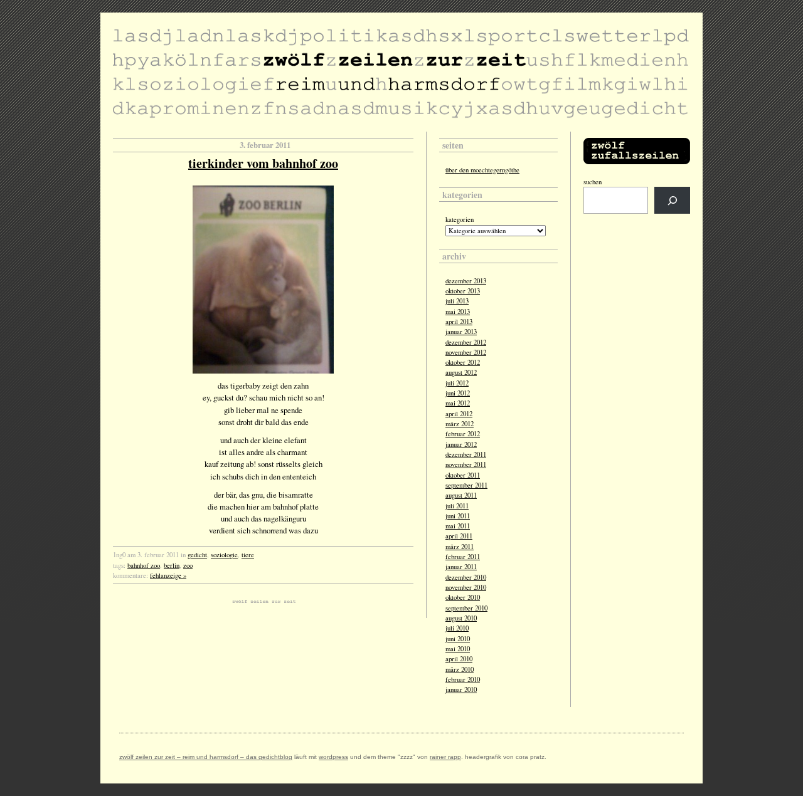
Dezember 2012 (465, 342)
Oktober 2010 (462, 597)
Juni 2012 (457, 393)
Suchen (592, 181)
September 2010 (466, 608)
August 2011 (461, 495)
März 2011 (459, 546)
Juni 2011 (457, 515)
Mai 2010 (457, 648)
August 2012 (461, 372)
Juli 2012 (457, 383)
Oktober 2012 (462, 362)
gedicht (197, 554)
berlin (171, 565)
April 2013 (458, 321)
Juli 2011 (457, 505)
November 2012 (465, 352)
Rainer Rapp (445, 756)
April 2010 (458, 658)
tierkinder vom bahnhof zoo (263, 163)
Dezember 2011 (465, 454)
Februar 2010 (462, 679)
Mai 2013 (457, 311)
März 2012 (459, 423)
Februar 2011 (462, 556)
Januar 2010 (461, 689)
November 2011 (465, 464)
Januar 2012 (461, 444)
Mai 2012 (457, 403)
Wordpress (333, 756)
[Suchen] (672, 200)
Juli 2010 (457, 628)
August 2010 (461, 618)
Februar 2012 (462, 433)
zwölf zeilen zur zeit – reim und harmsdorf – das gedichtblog (205, 756)
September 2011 (466, 485)
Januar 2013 (461, 331)
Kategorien (459, 219)
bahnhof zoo (143, 565)
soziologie (224, 554)
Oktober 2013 (462, 290)
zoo (188, 565)
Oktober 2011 (462, 475)
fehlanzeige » (168, 575)
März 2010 (459, 669)
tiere (248, 554)
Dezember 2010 (465, 577)
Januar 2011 (461, 566)
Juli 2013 (457, 300)
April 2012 (458, 413)
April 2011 (458, 536)
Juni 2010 (457, 638)
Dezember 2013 (465, 280)
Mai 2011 (457, 525)
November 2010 (465, 587)
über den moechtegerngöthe (482, 169)
